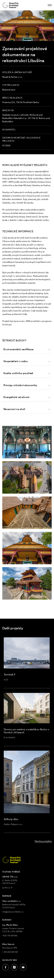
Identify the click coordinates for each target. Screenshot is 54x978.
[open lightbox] (27, 442)
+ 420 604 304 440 (10, 952)
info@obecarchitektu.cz (12, 912)
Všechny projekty (43, 841)
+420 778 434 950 (9, 936)
